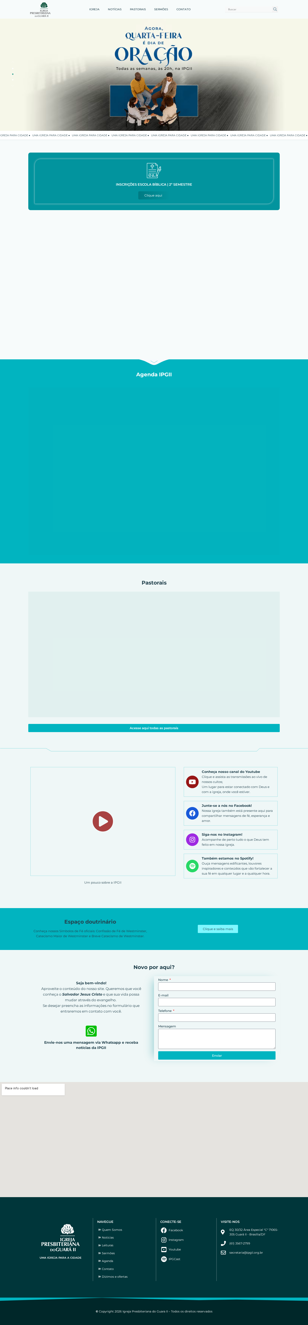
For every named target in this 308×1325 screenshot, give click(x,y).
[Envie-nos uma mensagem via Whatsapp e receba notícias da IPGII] (91, 1031)
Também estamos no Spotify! (228, 858)
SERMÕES (161, 9)
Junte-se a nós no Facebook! (227, 806)
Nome (163, 980)
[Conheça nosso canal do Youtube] (192, 782)
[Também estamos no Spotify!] (192, 866)
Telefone (165, 1011)
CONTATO (183, 9)
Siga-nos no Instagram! (222, 835)
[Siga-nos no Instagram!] (192, 839)
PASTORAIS (138, 9)
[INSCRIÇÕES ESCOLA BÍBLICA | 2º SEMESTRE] (154, 170)
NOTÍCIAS (115, 9)
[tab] (12, 68)
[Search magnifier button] (275, 9)
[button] (13, 61)
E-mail (163, 995)
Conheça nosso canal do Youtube (231, 772)
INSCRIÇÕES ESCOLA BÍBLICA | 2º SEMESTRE (154, 184)
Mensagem (167, 1026)
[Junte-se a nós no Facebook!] (192, 813)
